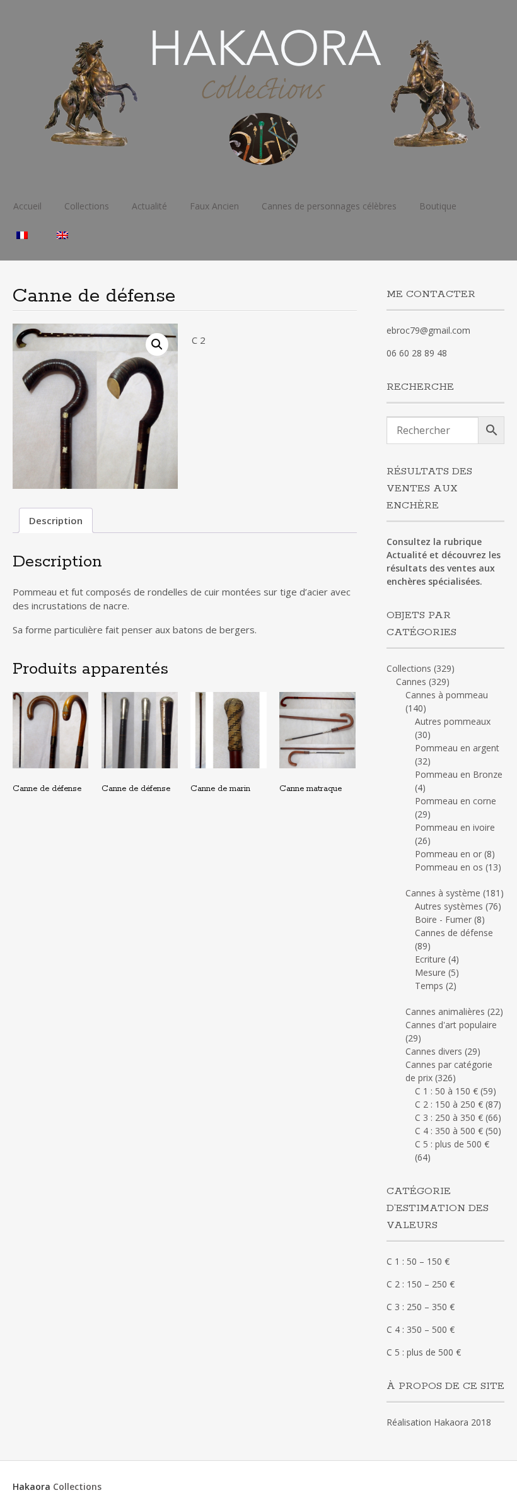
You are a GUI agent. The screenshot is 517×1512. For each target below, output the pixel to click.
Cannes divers (433, 1051)
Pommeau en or (448, 854)
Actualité (149, 206)
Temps (429, 986)
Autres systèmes (449, 906)
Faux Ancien (214, 206)
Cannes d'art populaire (451, 1025)
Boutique (437, 206)
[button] (157, 344)
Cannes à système (442, 893)
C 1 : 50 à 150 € (446, 1091)
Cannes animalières (445, 1011)
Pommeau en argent (457, 748)
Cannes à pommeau (446, 695)
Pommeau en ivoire (455, 827)
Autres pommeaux (453, 721)
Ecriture (430, 959)
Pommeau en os (449, 867)
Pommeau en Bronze (458, 774)
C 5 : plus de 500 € (452, 1144)
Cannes (411, 682)
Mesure (430, 972)
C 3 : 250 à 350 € (449, 1117)
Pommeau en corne (455, 801)
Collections (86, 206)
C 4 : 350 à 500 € (449, 1131)
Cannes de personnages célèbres (329, 206)
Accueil (27, 206)
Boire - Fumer (443, 919)
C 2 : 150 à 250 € (449, 1104)
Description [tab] (56, 520)
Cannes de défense (454, 933)
